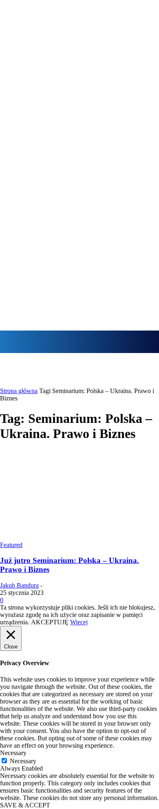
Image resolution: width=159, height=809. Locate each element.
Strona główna (19, 390)
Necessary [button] (13, 752)
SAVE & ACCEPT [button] (25, 805)
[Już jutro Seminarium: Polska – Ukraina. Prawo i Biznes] (79, 537)
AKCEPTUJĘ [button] (49, 622)
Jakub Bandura (19, 585)
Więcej (79, 622)
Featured (11, 544)
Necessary (23, 761)
